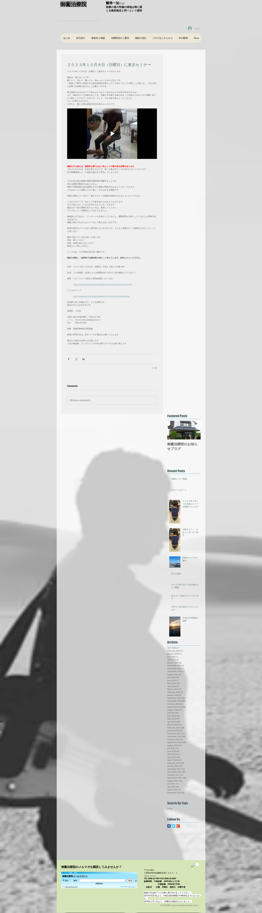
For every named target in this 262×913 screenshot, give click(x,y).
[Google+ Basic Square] (178, 826)
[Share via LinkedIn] (83, 359)
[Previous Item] (172, 430)
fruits (170, 808)
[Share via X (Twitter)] (76, 359)
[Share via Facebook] (68, 359)
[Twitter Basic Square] (173, 826)
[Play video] (112, 133)
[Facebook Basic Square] (169, 826)
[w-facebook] (193, 866)
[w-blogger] (197, 864)
